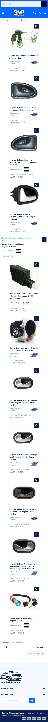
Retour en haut (36, 653)
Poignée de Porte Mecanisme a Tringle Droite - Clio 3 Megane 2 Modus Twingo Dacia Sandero (22, 566)
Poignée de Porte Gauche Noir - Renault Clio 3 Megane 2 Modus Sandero (22, 512)
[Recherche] (44, 4)
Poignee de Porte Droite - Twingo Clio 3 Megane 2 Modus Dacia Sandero (23, 457)
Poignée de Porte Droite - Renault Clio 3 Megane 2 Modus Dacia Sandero (23, 403)
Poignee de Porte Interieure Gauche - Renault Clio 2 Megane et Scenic (22, 162)
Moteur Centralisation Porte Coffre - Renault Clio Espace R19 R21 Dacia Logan (23, 296)
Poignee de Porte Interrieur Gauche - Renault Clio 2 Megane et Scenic (22, 217)
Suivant (41, 647)
